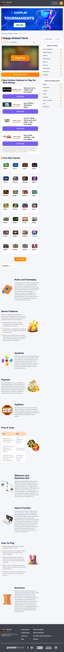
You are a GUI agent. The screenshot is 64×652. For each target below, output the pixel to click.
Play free (20, 58)
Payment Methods (38, 632)
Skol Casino (16, 104)
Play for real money (20, 74)
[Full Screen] (37, 42)
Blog (22, 639)
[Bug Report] (33, 42)
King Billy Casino (16, 89)
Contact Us (24, 636)
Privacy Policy (25, 629)
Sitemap (35, 639)
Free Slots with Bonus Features (42, 636)
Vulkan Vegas (17, 136)
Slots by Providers (38, 629)
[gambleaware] (15, 647)
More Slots (20, 259)
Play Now (20, 96)
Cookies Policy (25, 632)
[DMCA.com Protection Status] (40, 647)
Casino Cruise (17, 120)
